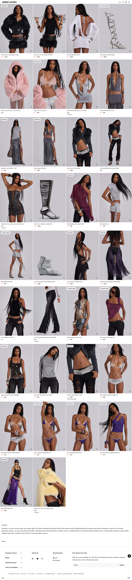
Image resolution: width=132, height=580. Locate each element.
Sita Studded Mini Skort (7, 281)
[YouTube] (37, 558)
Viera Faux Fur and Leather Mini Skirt (43, 54)
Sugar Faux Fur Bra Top (40, 110)
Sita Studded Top (104, 224)
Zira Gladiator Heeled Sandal (107, 54)
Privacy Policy (31, 573)
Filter (128, 578)
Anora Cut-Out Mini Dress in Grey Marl (77, 110)
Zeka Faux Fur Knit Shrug (73, 168)
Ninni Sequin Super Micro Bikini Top (109, 395)
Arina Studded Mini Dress (73, 54)
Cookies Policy (39, 573)
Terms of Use (24, 573)
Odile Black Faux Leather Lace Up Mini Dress (12, 224)
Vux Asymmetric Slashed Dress (75, 281)
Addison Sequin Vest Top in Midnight (10, 395)
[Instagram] (32, 558)
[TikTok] (42, 558)
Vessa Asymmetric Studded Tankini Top (110, 452)
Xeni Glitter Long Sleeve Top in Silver (43, 395)
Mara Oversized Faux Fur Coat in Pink (10, 110)
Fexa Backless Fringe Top (7, 337)
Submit (122, 565)
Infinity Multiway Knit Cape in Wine (75, 224)
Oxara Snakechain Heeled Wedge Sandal (44, 281)
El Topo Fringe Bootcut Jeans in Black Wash (45, 337)
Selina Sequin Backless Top (107, 110)
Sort (3, 578)
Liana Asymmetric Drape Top (107, 337)
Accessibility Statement (49, 573)
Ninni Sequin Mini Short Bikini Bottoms (10, 452)
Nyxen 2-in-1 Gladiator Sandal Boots (43, 224)
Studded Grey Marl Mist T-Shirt (8, 168)
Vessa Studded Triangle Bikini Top (42, 452)
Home (3, 541)
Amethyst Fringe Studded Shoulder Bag (110, 281)
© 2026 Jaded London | (14, 573)
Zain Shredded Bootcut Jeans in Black (109, 168)
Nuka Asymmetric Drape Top (74, 337)
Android (57, 560)
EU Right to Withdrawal (78, 573)
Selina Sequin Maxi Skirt (40, 168)
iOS (56, 558)
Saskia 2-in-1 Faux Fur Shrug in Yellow (43, 508)
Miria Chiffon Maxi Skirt (6, 508)
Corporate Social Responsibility (64, 573)
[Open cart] (126, 2)
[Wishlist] (123, 2)
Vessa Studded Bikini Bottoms (74, 452)
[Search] (120, 2)
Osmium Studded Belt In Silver (74, 395)
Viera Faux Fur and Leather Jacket (10, 54)
